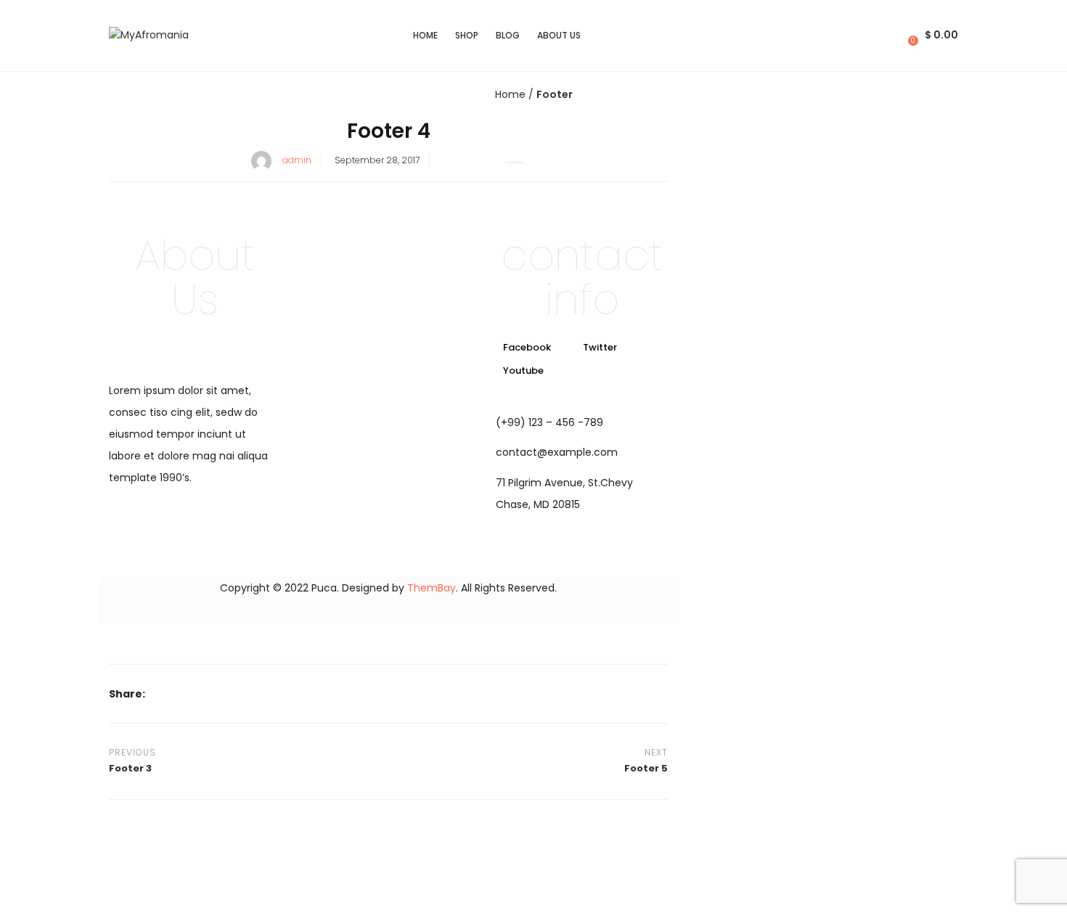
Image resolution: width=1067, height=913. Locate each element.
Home (425, 35)
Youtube (523, 370)
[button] (934, 35)
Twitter (600, 347)
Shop (466, 35)
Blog (508, 35)
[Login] (899, 35)
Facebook (527, 347)
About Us (559, 35)
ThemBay (431, 588)
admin (296, 160)
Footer (554, 94)
